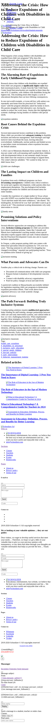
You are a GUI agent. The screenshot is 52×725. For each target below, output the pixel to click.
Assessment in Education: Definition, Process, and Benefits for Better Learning (24, 420)
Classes (9, 451)
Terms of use (11, 473)
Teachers (9, 453)
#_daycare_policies (8, 352)
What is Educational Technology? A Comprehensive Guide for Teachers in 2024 (23, 405)
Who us (4, 429)
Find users (5, 718)
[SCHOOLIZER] (13, 433)
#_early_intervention (9, 355)
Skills (9, 10)
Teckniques (11, 12)
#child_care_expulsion (10, 343)
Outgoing (13, 669)
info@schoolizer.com (14, 442)
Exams (8, 457)
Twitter (9, 638)
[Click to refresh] (23, 503)
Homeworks (11, 460)
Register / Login (15, 4)
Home (3, 30)
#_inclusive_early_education (12, 348)
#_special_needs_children (11, 350)
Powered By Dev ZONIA (26, 645)
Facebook (10, 634)
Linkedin (9, 636)
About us (9, 468)
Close (3, 685)
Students (9, 455)
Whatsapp (10, 632)
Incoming (5, 669)
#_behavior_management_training (14, 357)
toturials (10, 21)
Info (8, 17)
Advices (10, 15)
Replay (4, 706)
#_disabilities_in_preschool (12, 346)
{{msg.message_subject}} (11, 678)
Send (4, 499)
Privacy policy (12, 470)
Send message (22, 669)
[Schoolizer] (6, 26)
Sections (4, 446)
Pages (3, 464)
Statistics (10, 19)
